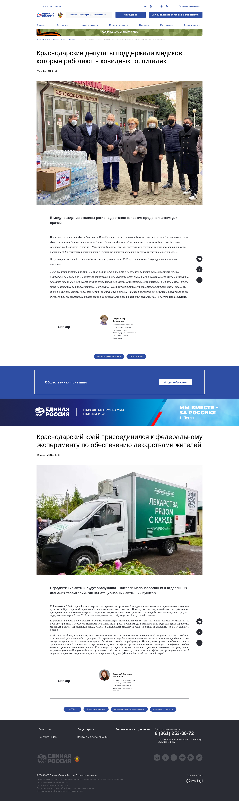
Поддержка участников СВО (120, 32)
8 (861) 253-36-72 (174, 733)
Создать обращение (175, 382)
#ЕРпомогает (136, 356)
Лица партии (62, 25)
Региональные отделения (133, 729)
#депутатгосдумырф (163, 709)
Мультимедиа (166, 25)
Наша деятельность (89, 25)
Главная (40, 39)
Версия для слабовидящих (189, 6)
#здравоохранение (96, 709)
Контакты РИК (48, 737)
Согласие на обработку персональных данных (60, 791)
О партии (41, 25)
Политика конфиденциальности (52, 785)
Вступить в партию (192, 25)
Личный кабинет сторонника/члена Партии (175, 14)
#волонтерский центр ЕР (109, 356)
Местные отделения (118, 25)
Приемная (144, 25)
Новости (72, 39)
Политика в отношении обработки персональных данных (65, 788)
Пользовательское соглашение (52, 783)
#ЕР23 (72, 709)
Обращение (130, 14)
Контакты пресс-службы (93, 737)
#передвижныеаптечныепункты (129, 709)
